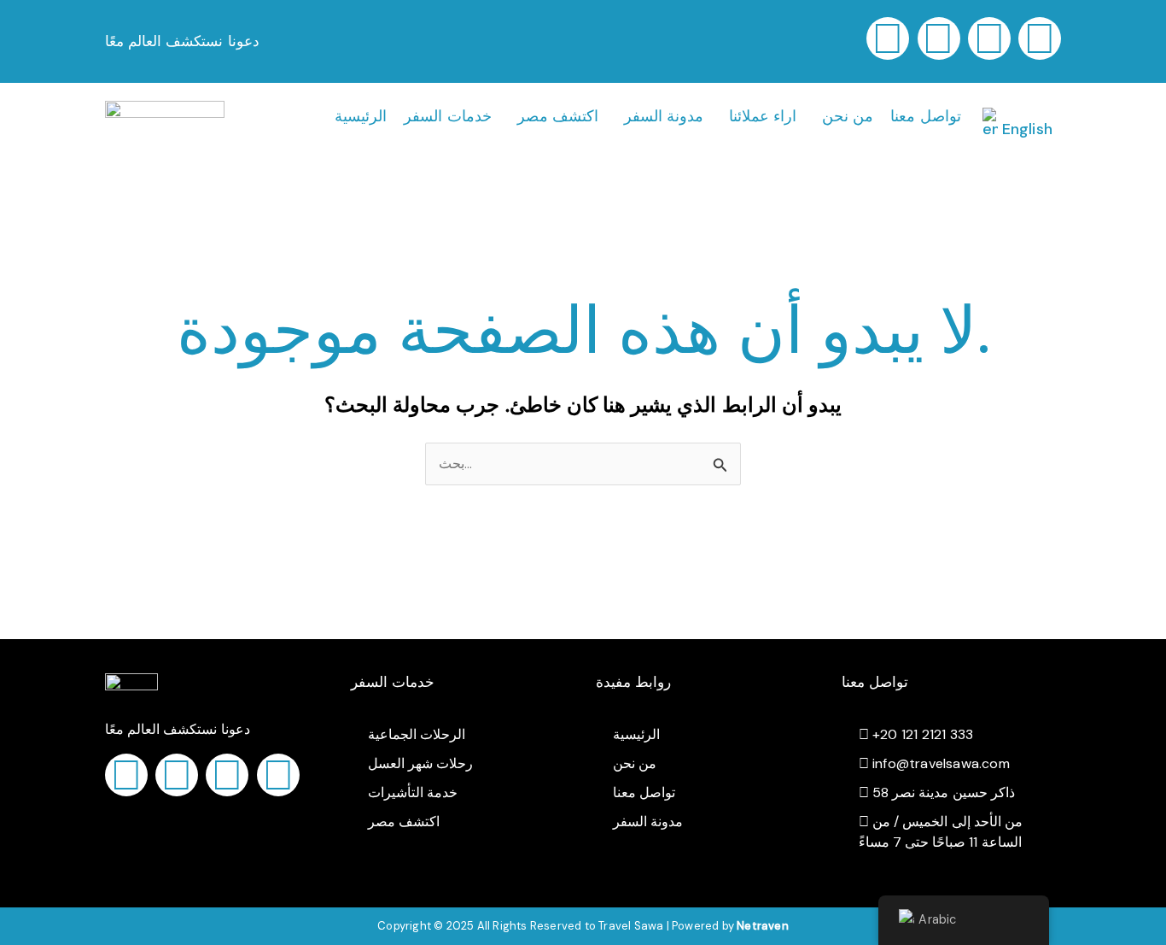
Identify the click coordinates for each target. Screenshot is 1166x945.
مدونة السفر (663, 116)
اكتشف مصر (557, 116)
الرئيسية (361, 116)
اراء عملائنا (762, 116)
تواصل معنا (925, 116)
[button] (451, 116)
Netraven (763, 926)
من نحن (847, 116)
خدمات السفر (447, 116)
